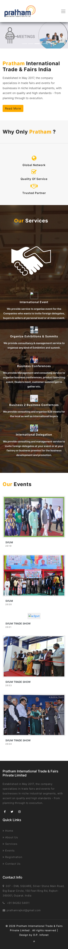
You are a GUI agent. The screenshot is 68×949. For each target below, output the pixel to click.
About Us (11, 837)
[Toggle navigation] (62, 11)
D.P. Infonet (41, 934)
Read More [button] (13, 108)
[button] (5, 35)
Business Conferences (34, 366)
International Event (34, 302)
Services (10, 844)
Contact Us (12, 863)
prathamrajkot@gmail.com (24, 910)
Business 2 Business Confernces (34, 405)
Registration (13, 857)
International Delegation (34, 434)
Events (9, 850)
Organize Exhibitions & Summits (34, 336)
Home (8, 830)
